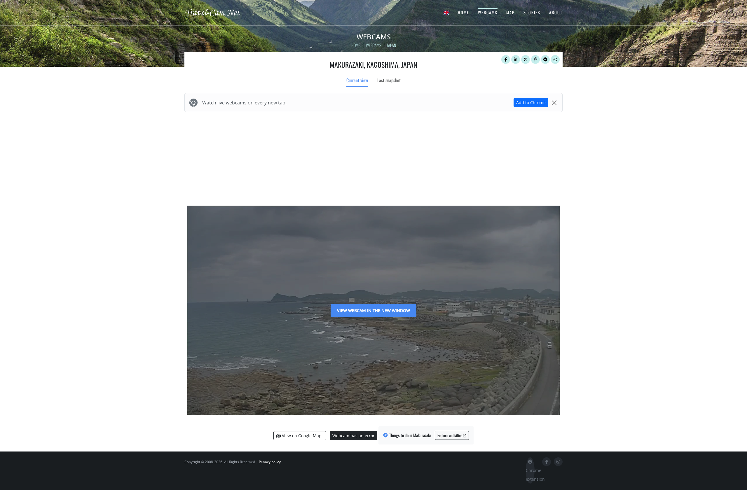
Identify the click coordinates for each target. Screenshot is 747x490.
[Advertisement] (373, 157)
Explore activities (450, 435)
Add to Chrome (531, 102)
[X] (525, 59)
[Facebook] (505, 59)
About (556, 12)
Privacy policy (270, 461)
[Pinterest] (535, 59)
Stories (531, 12)
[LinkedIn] (515, 59)
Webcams (488, 12)
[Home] (217, 12)
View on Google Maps (302, 435)
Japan (391, 45)
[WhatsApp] (555, 59)
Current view (357, 80)
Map (510, 12)
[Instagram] (558, 461)
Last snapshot (389, 80)
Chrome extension (530, 475)
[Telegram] (545, 59)
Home (463, 12)
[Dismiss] (554, 102)
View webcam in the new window (373, 310)
